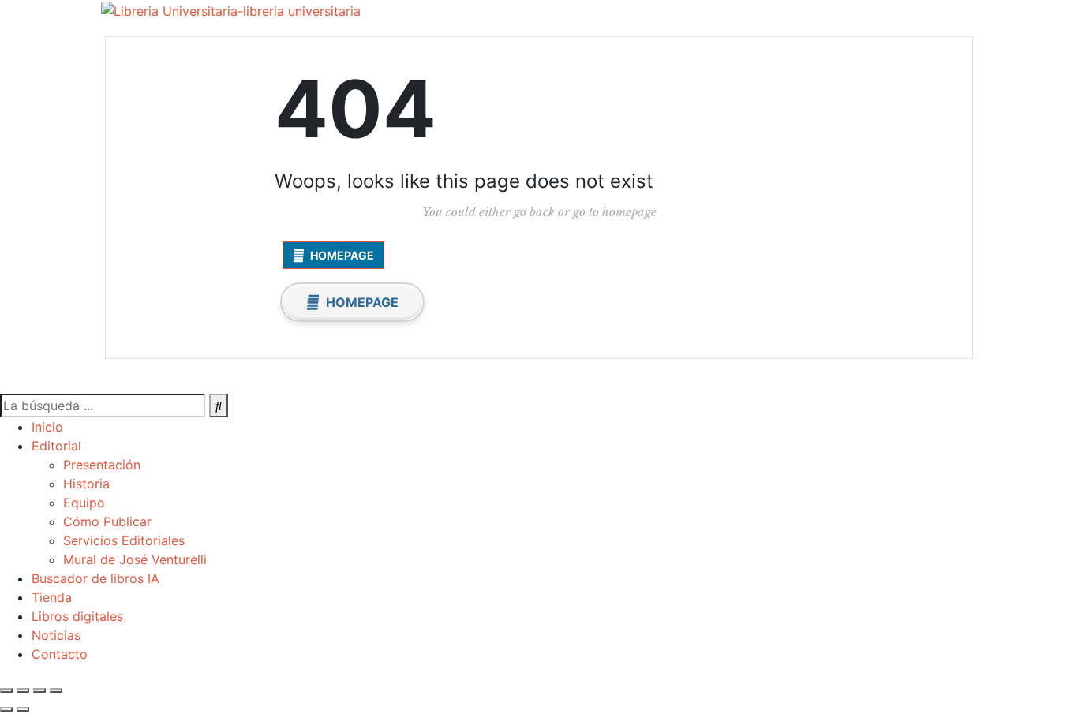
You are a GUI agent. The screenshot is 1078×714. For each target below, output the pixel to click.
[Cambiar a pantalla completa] (23, 690)
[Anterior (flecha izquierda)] (6, 709)
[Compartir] (39, 690)
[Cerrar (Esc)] (56, 690)
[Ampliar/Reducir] (6, 690)
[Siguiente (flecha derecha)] (23, 709)
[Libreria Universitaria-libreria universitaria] (231, 10)
